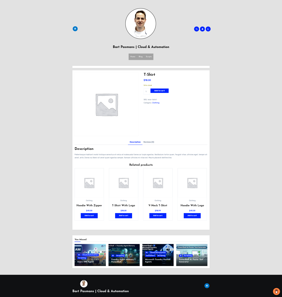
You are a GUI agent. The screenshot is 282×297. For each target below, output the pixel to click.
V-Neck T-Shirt (157, 205)
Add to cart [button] (89, 216)
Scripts (149, 57)
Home (132, 57)
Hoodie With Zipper (89, 205)
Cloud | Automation (90, 255)
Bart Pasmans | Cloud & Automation (141, 47)
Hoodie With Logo (192, 205)
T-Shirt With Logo (123, 205)
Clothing (155, 103)
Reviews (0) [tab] (149, 142)
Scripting (82, 258)
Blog (141, 57)
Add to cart (159, 91)
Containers (150, 256)
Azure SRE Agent (85, 262)
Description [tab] (135, 142)
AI (79, 255)
